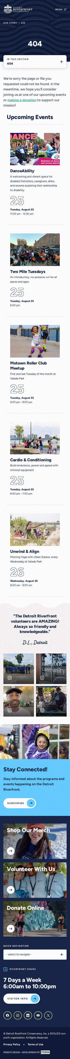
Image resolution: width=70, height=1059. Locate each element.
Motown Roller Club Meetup (28, 366)
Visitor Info (17, 999)
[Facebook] (7, 1015)
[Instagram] (18, 1015)
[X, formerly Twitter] (48, 1015)
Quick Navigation (16, 946)
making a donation (21, 100)
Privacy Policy (11, 1044)
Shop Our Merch (28, 831)
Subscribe (15, 803)
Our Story (10, 23)
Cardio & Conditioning (30, 460)
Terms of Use (35, 1044)
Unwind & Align (24, 552)
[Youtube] (38, 1015)
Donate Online (25, 908)
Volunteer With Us (31, 870)
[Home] (17, 9)
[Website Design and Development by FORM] (35, 1052)
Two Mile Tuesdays (27, 272)
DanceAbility (22, 171)
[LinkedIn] (28, 1015)
